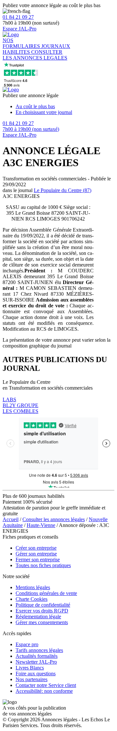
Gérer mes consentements (42, 622)
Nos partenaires (31, 679)
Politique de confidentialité (43, 605)
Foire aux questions (36, 673)
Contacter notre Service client (46, 685)
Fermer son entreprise (38, 559)
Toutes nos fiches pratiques (43, 565)
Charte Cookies (31, 599)
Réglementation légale (38, 616)
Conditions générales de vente (46, 593)
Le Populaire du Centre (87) (62, 190)
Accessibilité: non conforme (44, 691)
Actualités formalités (37, 656)
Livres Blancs (30, 667)
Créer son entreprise (36, 548)
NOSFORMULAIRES (22, 43)
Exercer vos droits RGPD (42, 610)
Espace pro (27, 644)
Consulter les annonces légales (53, 519)
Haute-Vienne (41, 525)
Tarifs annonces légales (39, 650)
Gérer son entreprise (36, 553)
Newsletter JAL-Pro (36, 662)
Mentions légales (33, 587)
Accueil (11, 519)
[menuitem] (65, 106)
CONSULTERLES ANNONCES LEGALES (35, 55)
